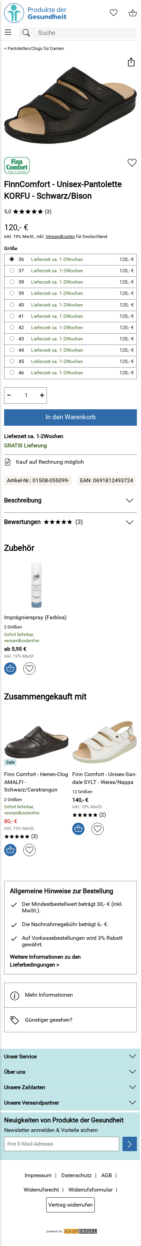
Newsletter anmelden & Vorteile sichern (51, 1130)
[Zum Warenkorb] (133, 13)
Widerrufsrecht (41, 1189)
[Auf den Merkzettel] (132, 163)
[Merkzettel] (114, 13)
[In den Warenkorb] (10, 668)
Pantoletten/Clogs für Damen (36, 48)
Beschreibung (22, 500)
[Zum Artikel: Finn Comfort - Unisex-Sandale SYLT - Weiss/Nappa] (104, 742)
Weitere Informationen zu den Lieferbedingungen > (45, 961)
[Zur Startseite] (35, 13)
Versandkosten (60, 236)
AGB (106, 1175)
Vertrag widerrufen (70, 1204)
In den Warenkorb (71, 417)
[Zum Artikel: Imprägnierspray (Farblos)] (36, 585)
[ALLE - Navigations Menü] (8, 32)
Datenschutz (76, 1175)
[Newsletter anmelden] (130, 1144)
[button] (131, 63)
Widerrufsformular (90, 1189)
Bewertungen (43, 522)
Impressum (38, 1175)
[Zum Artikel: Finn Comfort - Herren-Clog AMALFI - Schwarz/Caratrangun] (36, 742)
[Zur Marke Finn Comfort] (17, 165)
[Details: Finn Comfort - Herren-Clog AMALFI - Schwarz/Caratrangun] (11, 762)
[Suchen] (28, 33)
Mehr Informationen (49, 995)
